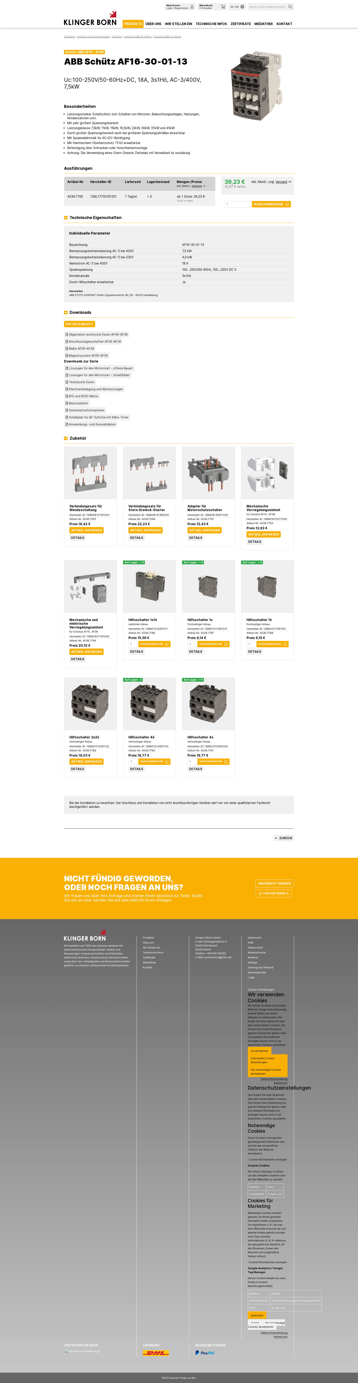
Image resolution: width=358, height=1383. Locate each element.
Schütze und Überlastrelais (93, 36)
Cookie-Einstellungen (261, 989)
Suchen (291, 6)
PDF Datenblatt (79, 324)
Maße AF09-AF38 (81, 348)
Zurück (285, 838)
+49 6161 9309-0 (276, 893)
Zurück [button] (255, 1322)
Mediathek (263, 24)
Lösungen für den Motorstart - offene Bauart (101, 368)
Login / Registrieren (177, 6)
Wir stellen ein (178, 24)
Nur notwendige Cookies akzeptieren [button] (266, 1071)
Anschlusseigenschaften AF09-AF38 (95, 341)
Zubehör (78, 438)
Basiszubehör (78, 403)
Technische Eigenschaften (96, 218)
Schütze (117, 36)
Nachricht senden (275, 883)
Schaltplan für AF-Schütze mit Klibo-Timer (98, 417)
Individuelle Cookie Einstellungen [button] (263, 1060)
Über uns (153, 24)
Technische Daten (81, 382)
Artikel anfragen (86, 530)
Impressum (281, 1082)
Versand (197, 186)
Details (77, 537)
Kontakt (284, 24)
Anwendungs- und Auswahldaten (92, 424)
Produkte (133, 24)
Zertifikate (241, 24)
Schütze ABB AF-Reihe (138, 36)
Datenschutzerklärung (274, 1079)
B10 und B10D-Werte (83, 396)
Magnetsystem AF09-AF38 (88, 355)
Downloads (80, 313)
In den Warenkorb (268, 204)
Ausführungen (78, 168)
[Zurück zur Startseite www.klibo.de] (90, 19)
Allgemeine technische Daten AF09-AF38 (98, 334)
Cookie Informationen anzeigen (268, 1159)
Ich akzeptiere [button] (259, 1050)
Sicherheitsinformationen (86, 410)
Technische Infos (211, 24)
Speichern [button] (257, 1315)
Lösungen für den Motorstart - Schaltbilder (99, 375)
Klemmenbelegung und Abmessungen (96, 389)
